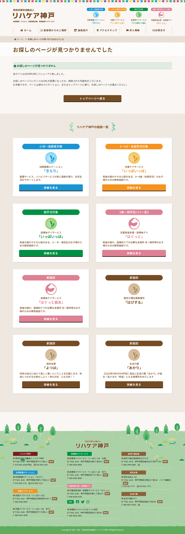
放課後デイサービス (139, 16)
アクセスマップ (108, 30)
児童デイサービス (117, 16)
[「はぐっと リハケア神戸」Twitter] (83, 501)
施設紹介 (83, 30)
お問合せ (160, 30)
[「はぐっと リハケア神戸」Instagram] (88, 501)
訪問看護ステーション (96, 16)
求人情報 (135, 30)
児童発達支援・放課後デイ (161, 16)
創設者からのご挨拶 (55, 30)
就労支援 (51, 363)
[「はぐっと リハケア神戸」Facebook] (78, 501)
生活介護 (132, 363)
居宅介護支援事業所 (134, 289)
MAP (51, 461)
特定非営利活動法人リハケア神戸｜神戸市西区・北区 (34, 15)
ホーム (28, 30)
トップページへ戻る (92, 98)
